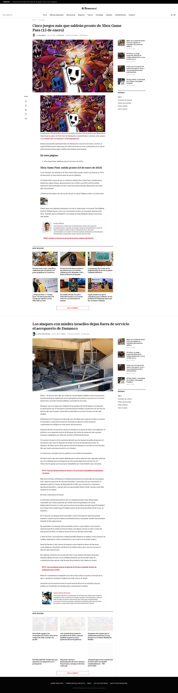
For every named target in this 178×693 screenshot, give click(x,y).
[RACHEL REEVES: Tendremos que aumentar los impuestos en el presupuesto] (45, 650)
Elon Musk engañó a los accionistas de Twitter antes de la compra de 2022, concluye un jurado (45, 636)
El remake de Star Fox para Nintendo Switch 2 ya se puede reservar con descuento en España (71, 298)
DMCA (120, 97)
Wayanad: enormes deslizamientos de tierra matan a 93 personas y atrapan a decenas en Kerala (72, 663)
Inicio (45, 15)
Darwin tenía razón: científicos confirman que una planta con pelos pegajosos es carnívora (44, 270)
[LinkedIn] (26, 110)
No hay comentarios (72, 35)
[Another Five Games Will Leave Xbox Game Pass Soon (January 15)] (72, 113)
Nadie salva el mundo (54, 139)
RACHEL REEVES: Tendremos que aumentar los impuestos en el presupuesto (45, 662)
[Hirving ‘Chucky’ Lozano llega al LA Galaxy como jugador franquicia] (121, 81)
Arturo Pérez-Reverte (44, 334)
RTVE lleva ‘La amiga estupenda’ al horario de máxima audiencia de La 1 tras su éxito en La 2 (135, 56)
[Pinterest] (26, 114)
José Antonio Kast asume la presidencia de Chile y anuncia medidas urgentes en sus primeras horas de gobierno (71, 636)
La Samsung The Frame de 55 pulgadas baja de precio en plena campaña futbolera (100, 270)
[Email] (26, 118)
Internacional (70, 15)
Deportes (109, 15)
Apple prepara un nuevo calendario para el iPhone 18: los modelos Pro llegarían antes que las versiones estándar (100, 298)
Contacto (132, 15)
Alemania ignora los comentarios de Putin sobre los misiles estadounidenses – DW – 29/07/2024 (100, 663)
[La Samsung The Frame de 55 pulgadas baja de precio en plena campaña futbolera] (100, 259)
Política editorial (122, 106)
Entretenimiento (120, 15)
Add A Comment (72, 308)
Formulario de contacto (125, 100)
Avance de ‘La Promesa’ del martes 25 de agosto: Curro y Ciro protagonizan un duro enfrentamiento (36, 2)
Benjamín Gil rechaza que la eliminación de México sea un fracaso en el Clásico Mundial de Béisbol (100, 636)
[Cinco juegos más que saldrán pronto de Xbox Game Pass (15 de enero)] (72, 66)
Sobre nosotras (122, 109)
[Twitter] (26, 105)
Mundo (63, 334)
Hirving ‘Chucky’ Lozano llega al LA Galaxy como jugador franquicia (135, 81)
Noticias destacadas (56, 15)
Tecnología (99, 15)
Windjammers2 (72, 139)
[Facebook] (26, 101)
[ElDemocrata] (89, 8)
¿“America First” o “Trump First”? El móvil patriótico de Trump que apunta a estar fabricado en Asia (43, 298)
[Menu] (174, 15)
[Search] (172, 15)
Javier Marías (42, 35)
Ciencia (90, 15)
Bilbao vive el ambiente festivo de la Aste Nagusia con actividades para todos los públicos (135, 43)
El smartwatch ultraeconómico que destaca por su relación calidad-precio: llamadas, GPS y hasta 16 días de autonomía (72, 271)
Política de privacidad (124, 103)
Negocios (81, 15)
